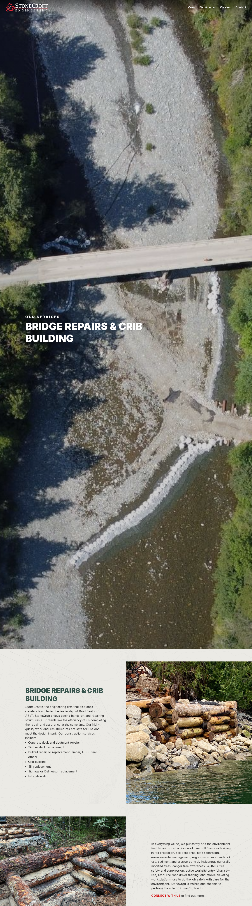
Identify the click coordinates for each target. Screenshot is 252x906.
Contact (241, 7)
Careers (225, 7)
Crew (191, 7)
